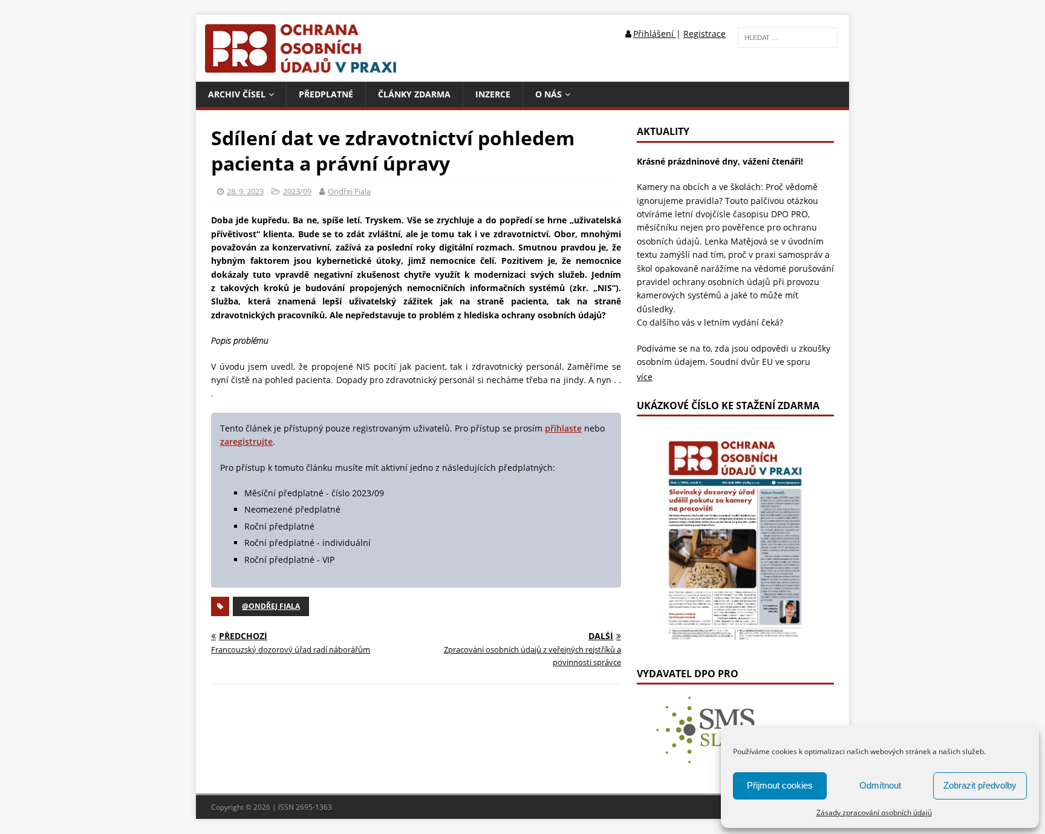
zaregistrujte (246, 441)
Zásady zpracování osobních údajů (874, 812)
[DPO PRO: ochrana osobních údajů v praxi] (304, 65)
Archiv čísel (236, 94)
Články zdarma (414, 94)
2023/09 (297, 191)
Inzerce (492, 94)
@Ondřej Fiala (271, 606)
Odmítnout (880, 785)
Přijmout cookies (780, 785)
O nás (548, 94)
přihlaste (563, 428)
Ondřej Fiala (349, 191)
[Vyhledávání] (787, 36)
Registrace (704, 33)
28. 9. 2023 (245, 191)
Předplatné (326, 94)
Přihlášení (654, 33)
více (645, 377)
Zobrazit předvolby (980, 785)
